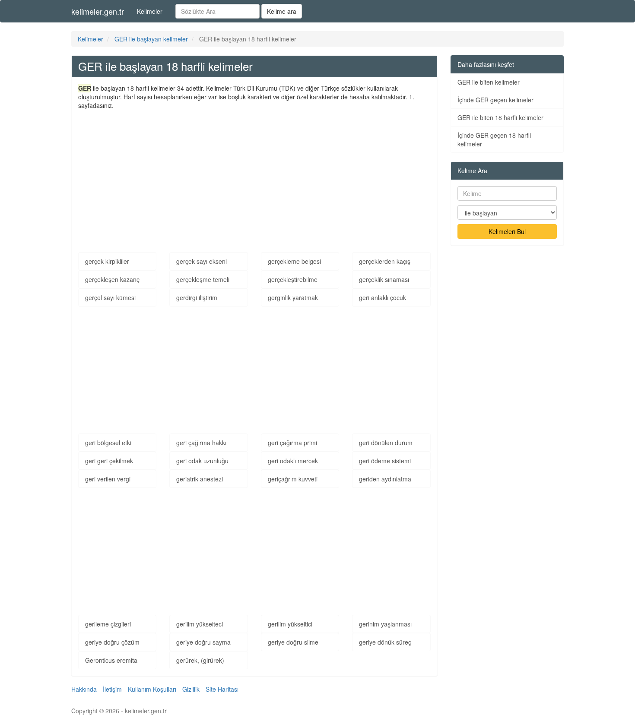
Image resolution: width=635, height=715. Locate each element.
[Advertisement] (254, 174)
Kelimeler (149, 11)
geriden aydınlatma (385, 479)
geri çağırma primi (292, 442)
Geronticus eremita (111, 660)
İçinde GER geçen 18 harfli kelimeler (494, 139)
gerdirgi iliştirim (196, 297)
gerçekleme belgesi (294, 261)
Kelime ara (281, 11)
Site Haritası (222, 689)
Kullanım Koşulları (152, 689)
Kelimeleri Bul (507, 231)
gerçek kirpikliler (107, 261)
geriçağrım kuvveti (293, 479)
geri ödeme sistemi (385, 460)
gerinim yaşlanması (385, 624)
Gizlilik (191, 689)
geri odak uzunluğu (202, 460)
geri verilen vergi (107, 479)
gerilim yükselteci (199, 624)
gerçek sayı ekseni (201, 261)
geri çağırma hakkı (201, 442)
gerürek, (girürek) (200, 660)
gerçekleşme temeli (202, 279)
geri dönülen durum (386, 442)
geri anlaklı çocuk (382, 297)
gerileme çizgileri (108, 624)
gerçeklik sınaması (384, 279)
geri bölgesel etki (108, 442)
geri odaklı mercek (293, 460)
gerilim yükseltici (290, 624)
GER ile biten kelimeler (488, 82)
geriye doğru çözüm (112, 642)
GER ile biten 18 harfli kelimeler (500, 117)
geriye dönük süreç (385, 642)
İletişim (112, 689)
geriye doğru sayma (203, 642)
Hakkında (84, 689)
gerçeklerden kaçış (384, 261)
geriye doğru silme (293, 642)
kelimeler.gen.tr (97, 11)
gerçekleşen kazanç (112, 279)
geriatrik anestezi (199, 479)
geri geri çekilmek (109, 460)
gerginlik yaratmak (293, 297)
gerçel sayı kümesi (110, 297)
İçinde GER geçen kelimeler (495, 99)
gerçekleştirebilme (293, 279)
